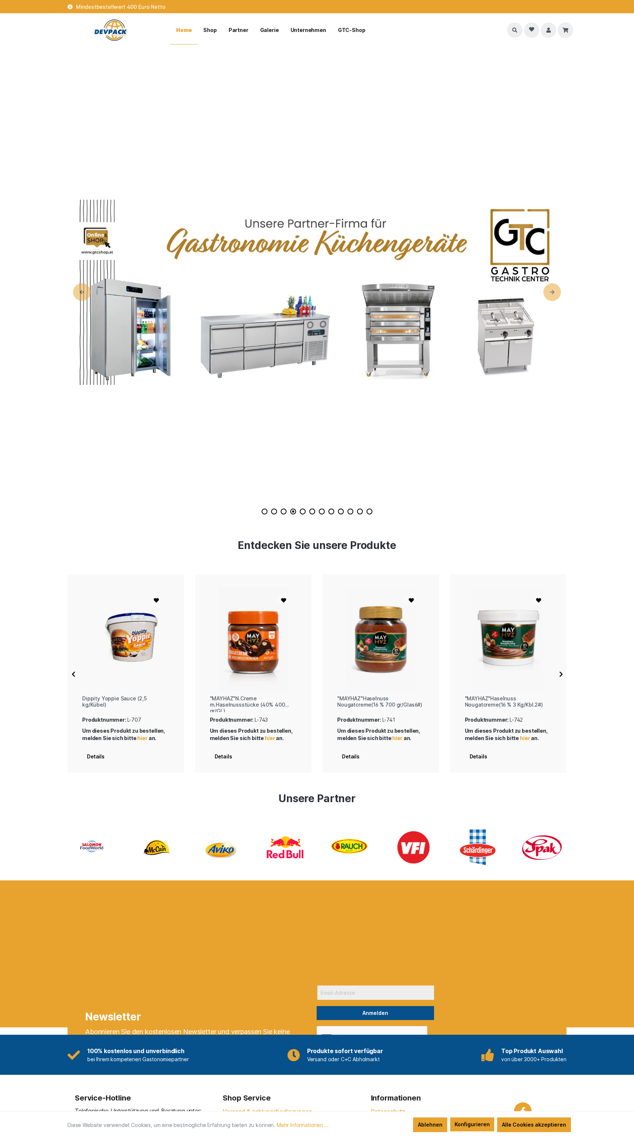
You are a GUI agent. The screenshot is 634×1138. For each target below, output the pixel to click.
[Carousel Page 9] (341, 511)
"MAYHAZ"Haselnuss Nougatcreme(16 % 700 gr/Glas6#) (379, 701)
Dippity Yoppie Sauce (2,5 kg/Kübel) (114, 701)
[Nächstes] (560, 674)
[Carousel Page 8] (331, 511)
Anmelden (375, 1013)
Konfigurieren (472, 1124)
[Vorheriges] (73, 674)
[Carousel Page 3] (284, 511)
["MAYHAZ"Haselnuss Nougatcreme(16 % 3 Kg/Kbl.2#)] (508, 639)
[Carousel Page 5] (303, 511)
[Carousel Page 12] (369, 511)
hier (142, 738)
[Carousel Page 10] (350, 511)
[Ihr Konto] (548, 30)
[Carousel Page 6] (312, 511)
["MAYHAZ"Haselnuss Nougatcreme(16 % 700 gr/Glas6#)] (381, 639)
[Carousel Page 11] (360, 511)
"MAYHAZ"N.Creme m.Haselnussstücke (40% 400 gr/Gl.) (247, 703)
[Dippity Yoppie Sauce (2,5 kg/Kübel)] (126, 639)
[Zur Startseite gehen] (112, 30)
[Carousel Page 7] (322, 511)
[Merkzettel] (531, 30)
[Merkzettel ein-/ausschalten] (156, 600)
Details (96, 756)
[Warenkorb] (565, 30)
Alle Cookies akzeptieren (534, 1124)
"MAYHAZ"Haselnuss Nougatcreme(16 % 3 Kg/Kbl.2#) (504, 701)
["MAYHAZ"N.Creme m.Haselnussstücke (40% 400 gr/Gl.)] (253, 639)
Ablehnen (430, 1124)
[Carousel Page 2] (274, 511)
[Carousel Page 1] (264, 511)
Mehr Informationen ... (302, 1125)
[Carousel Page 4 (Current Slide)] (293, 511)
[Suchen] (514, 30)
